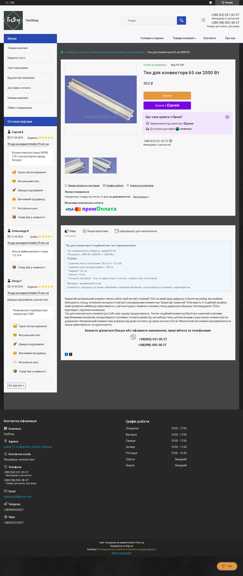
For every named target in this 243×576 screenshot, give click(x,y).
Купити (167, 95)
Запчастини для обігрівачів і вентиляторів (118, 52)
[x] (70, 354)
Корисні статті (16, 57)
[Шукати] (181, 20)
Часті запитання (18, 67)
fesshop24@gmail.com (18, 496)
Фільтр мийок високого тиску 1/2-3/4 (30, 253)
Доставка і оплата (19, 87)
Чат (229, 566)
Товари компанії (18, 48)
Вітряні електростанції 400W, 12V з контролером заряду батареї (30, 156)
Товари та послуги (77, 52)
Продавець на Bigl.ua (121, 546)
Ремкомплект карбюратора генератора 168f (30, 312)
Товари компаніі (183, 38)
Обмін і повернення (20, 107)
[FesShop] (13, 20)
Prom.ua (139, 542)
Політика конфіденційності (141, 549)
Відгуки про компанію (21, 77)
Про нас (230, 38)
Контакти (210, 38)
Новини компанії (18, 97)
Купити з (160, 105)
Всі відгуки (15, 385)
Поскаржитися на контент (111, 549)
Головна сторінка (151, 38)
